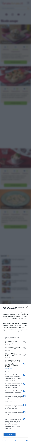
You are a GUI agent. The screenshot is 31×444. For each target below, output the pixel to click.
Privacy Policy (25, 440)
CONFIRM (9, 434)
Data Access (15, 440)
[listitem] (15, 338)
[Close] (27, 307)
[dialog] (15, 374)
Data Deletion (5, 440)
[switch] (24, 342)
